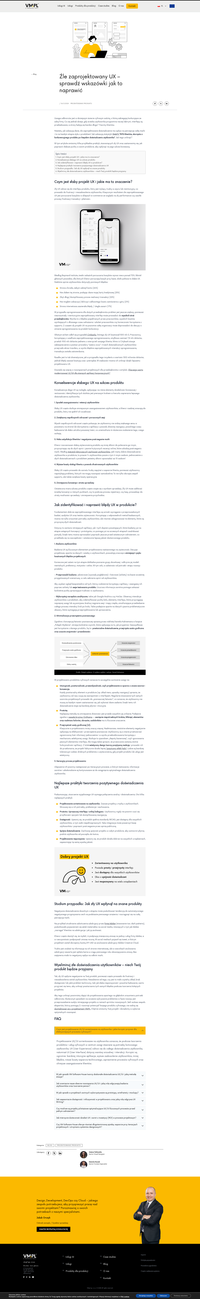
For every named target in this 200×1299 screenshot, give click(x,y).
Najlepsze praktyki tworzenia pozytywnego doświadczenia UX (83, 166)
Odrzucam (163, 1296)
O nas (121, 6)
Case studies (103, 6)
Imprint (143, 1255)
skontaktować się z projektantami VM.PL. (72, 1009)
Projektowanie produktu (69, 1145)
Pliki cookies (125, 1297)
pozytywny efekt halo (116, 748)
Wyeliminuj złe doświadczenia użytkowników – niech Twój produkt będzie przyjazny (92, 171)
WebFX (115, 134)
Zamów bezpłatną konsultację (53, 1229)
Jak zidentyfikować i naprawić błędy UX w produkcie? (79, 163)
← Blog (33, 74)
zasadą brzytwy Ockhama (80, 717)
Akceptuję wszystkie (146, 1296)
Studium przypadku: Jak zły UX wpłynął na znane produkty (81, 168)
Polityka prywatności (148, 1260)
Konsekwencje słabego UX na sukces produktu (76, 160)
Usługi (70, 6)
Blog (114, 6)
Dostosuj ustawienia (181, 1296)
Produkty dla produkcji (85, 6)
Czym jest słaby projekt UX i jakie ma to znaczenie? (78, 157)
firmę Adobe (110, 923)
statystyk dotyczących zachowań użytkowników (89, 452)
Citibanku (91, 335)
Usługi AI (61, 6)
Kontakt (132, 6)
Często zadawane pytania (150, 1271)
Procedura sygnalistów (149, 1266)
